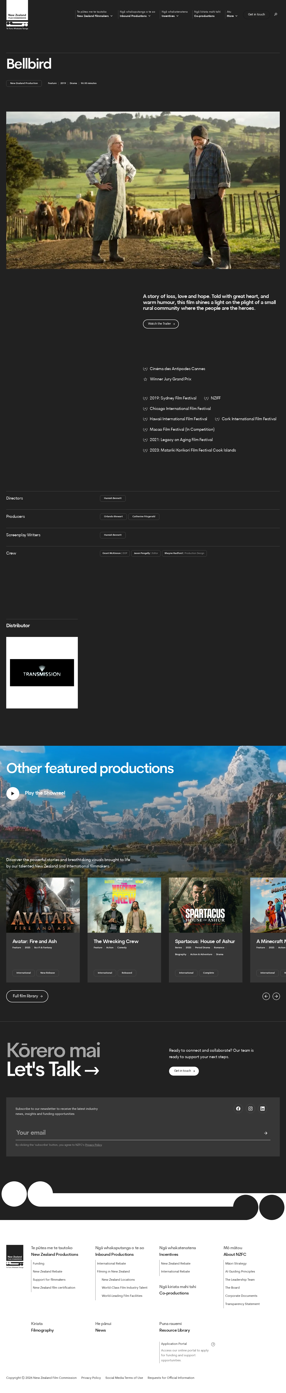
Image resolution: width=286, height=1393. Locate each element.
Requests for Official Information (171, 1378)
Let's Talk (53, 1071)
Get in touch (256, 14)
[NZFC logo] (17, 15)
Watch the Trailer (159, 323)
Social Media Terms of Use (124, 1378)
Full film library (25, 996)
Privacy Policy (93, 1145)
